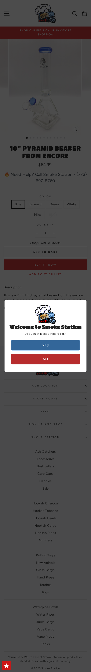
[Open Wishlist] (6, 665)
